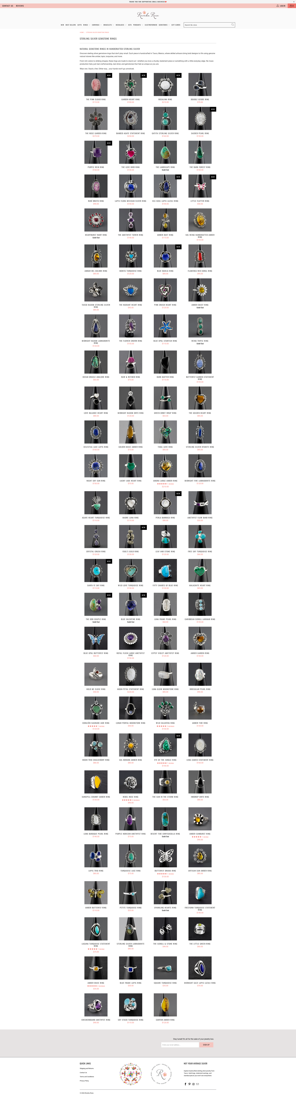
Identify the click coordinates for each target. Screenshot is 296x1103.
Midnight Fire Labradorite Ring (200, 465)
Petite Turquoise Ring (130, 892)
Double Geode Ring (200, 84)
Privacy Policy (84, 1081)
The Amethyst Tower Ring (130, 220)
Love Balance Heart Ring (96, 398)
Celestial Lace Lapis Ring (96, 432)
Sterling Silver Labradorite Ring (130, 928)
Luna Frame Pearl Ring (165, 604)
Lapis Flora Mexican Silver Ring (130, 186)
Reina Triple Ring (200, 325)
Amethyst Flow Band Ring (200, 502)
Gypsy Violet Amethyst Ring (165, 638)
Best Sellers (71, 25)
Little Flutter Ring (200, 186)
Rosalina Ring (165, 84)
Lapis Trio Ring (96, 855)
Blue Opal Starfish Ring (165, 325)
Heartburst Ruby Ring (96, 220)
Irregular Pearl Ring (200, 674)
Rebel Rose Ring (130, 781)
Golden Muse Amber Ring (130, 432)
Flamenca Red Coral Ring (200, 256)
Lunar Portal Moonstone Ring (130, 708)
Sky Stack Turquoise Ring (130, 1004)
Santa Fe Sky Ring (96, 570)
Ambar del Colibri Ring (96, 256)
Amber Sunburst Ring (200, 818)
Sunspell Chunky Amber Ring (96, 781)
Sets (130, 25)
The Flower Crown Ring (130, 325)
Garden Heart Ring (130, 84)
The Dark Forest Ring (200, 152)
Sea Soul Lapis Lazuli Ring (165, 186)
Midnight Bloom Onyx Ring (130, 398)
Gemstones (163, 25)
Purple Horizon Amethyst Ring (130, 818)
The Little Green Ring (200, 928)
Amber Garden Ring (200, 638)
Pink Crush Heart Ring (165, 289)
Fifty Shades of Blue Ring (165, 570)
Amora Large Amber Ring (165, 465)
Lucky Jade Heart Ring (130, 465)
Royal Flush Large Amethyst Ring (130, 638)
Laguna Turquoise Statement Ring (96, 928)
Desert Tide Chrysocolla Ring (165, 818)
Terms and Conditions (87, 1076)
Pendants (137, 25)
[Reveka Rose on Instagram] (193, 1084)
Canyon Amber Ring (165, 1004)
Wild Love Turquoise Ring (130, 570)
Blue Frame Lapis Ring (130, 968)
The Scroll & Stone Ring (165, 928)
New (62, 25)
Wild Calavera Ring (165, 708)
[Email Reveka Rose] (197, 1084)
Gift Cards (176, 25)
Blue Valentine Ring (130, 604)
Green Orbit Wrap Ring (165, 398)
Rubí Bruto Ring (96, 186)
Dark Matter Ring (165, 362)
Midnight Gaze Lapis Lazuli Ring (200, 968)
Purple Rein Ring (96, 152)
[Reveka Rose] (148, 14)
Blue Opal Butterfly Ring (96, 638)
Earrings (96, 25)
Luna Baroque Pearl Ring (96, 818)
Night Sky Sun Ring (96, 465)
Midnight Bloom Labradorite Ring (96, 325)
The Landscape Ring (165, 152)
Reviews (20, 5)
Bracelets (108, 25)
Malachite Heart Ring (200, 570)
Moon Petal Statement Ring (130, 674)
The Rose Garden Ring (96, 118)
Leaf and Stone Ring (165, 536)
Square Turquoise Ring (165, 968)
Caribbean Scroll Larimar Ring (200, 604)
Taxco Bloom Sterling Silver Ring (96, 289)
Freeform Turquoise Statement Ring (200, 892)
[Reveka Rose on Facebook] (185, 1084)
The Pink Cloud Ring (96, 84)
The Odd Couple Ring (96, 604)
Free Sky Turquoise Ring (200, 536)
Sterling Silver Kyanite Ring (200, 432)
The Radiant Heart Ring (130, 289)
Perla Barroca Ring (165, 502)
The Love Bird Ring (130, 152)
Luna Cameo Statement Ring (200, 745)
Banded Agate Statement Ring (130, 118)
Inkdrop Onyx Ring (200, 781)
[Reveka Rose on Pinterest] (189, 1084)
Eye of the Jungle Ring (165, 745)
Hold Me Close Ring (96, 674)
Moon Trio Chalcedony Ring (96, 745)
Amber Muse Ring (96, 968)
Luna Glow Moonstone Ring (165, 674)
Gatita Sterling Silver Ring (165, 118)
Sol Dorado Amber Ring (130, 745)
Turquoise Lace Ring (130, 855)
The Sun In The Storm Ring (165, 781)
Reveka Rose (89, 1093)
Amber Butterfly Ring (96, 892)
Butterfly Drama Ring (165, 855)
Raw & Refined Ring (130, 362)
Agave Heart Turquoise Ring (96, 502)
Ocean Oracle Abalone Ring (96, 362)
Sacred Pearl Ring (200, 118)
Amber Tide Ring (200, 708)
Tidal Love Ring (165, 432)
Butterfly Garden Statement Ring (200, 362)
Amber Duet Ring (165, 220)
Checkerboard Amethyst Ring (96, 1004)
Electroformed (151, 25)
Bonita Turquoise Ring (130, 256)
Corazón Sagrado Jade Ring (96, 708)
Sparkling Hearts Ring (165, 892)
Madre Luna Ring (130, 502)
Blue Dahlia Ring (165, 256)
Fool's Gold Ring (130, 536)
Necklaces (120, 25)
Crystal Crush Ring (96, 536)
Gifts (80, 25)
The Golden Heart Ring (200, 398)
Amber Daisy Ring (200, 289)
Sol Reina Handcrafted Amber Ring (200, 220)
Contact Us (7, 5)
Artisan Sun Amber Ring (200, 855)
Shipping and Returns (87, 1068)
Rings (86, 25)
